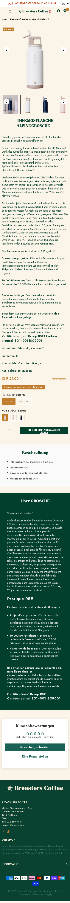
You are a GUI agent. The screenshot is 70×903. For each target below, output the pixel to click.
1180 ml (24, 401)
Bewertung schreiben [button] (35, 747)
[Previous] (6, 50)
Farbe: (14, 410)
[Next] (63, 50)
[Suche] (10, 11)
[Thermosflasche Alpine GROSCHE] (10, 104)
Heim (4, 19)
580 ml (9, 401)
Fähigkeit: (13, 395)
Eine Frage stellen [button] (35, 756)
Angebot (8, 29)
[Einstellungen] (58, 11)
